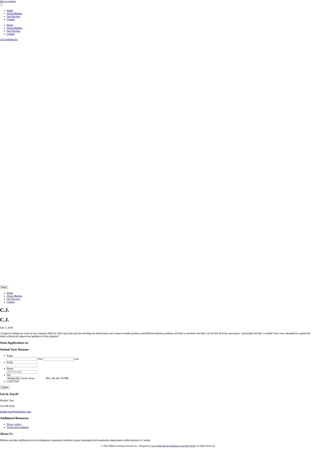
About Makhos (14, 13)
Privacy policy (14, 424)
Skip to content (8, 1)
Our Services (13, 16)
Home (10, 10)
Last (76, 358)
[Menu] (1, 4)
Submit (4, 387)
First (40, 358)
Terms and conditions (18, 427)
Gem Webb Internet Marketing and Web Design (173, 446)
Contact (11, 19)
